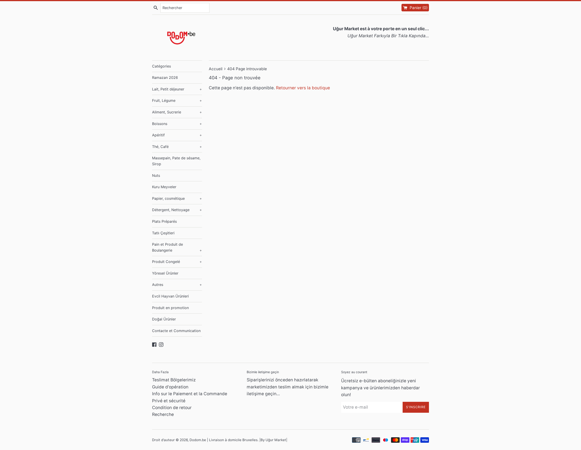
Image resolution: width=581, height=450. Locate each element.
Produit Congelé (177, 261)
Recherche (163, 414)
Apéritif (177, 135)
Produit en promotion (170, 307)
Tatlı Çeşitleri (163, 233)
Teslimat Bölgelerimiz (174, 379)
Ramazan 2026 (165, 77)
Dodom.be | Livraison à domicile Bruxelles (224, 440)
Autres (177, 284)
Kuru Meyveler (164, 187)
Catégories (161, 66)
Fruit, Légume (177, 100)
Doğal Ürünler (164, 319)
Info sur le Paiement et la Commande (189, 393)
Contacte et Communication (176, 330)
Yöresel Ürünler (165, 273)
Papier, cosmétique (177, 198)
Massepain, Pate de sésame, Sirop (176, 161)
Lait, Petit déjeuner (177, 89)
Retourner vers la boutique (303, 87)
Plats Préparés (164, 221)
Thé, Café (177, 146)
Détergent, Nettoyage (177, 210)
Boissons (177, 123)
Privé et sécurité (168, 400)
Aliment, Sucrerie (177, 112)
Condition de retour (172, 407)
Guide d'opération (170, 387)
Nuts (156, 175)
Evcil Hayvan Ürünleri (170, 296)
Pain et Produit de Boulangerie (177, 247)
